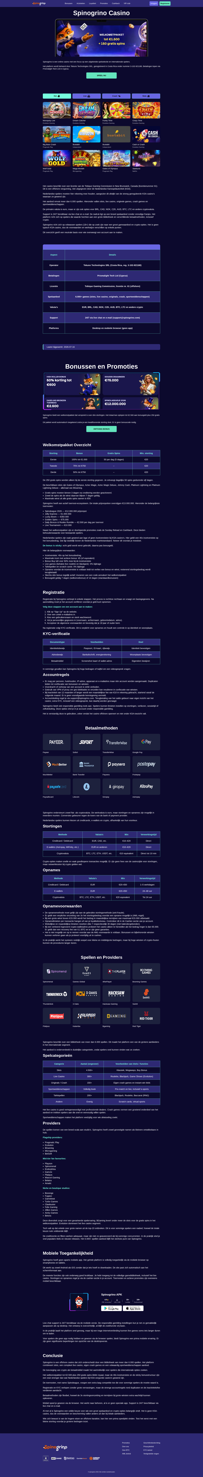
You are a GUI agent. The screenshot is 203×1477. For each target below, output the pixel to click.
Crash (114, 96)
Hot (55, 96)
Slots (144, 96)
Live (85, 96)
